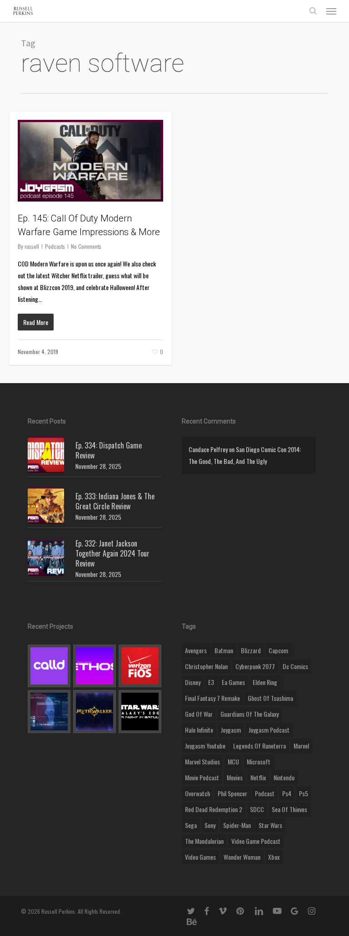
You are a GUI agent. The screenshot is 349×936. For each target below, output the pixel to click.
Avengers (196, 650)
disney (192, 682)
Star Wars (270, 825)
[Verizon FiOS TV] (140, 666)
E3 (211, 682)
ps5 (303, 793)
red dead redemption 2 (213, 809)
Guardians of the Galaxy (249, 714)
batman (223, 650)
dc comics (295, 666)
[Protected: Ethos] (94, 666)
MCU (233, 761)
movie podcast (202, 777)
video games (200, 857)
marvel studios (202, 761)
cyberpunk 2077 (255, 666)
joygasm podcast (269, 729)
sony (209, 825)
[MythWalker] (94, 711)
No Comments (86, 246)
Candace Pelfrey (208, 449)
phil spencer (232, 793)
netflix (258, 777)
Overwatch (197, 793)
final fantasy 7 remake (212, 698)
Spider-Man (237, 825)
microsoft (258, 761)
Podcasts (55, 246)
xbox (273, 857)
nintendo (284, 777)
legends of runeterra (259, 745)
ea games (233, 682)
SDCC (257, 809)
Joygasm (231, 729)
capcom (278, 650)
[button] (331, 10)
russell (32, 246)
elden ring (265, 682)
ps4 (286, 793)
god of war (199, 714)
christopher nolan (206, 666)
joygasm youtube (205, 745)
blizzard (251, 650)
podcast (264, 793)
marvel (301, 745)
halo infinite (199, 729)
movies (235, 777)
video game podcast (255, 841)
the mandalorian (204, 841)
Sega (191, 825)
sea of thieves (289, 809)
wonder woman (242, 857)
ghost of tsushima (270, 698)
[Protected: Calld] (49, 666)
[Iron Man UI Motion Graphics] (49, 711)
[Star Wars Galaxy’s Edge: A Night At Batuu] (140, 711)
